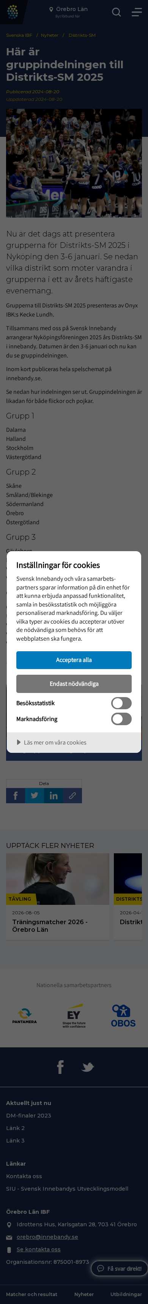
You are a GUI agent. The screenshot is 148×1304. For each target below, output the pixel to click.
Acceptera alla (74, 659)
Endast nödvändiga (74, 683)
